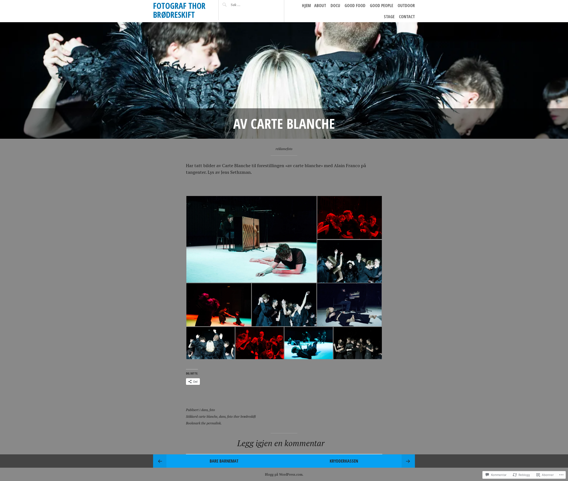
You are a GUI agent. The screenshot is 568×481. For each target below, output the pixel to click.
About (320, 5)
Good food (355, 5)
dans (204, 410)
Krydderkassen (344, 461)
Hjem (306, 5)
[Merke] (249, 4)
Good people (381, 5)
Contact (407, 17)
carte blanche (208, 416)
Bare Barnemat (224, 461)
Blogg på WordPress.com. (284, 474)
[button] (251, 239)
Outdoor (406, 5)
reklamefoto (284, 148)
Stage (389, 17)
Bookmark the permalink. (204, 423)
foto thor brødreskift (241, 416)
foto (212, 410)
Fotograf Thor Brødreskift (179, 10)
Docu (335, 5)
